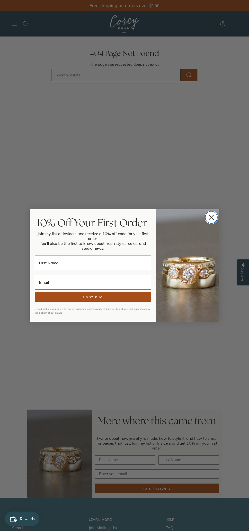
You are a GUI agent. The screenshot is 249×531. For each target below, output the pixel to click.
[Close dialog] (211, 217)
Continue (93, 296)
